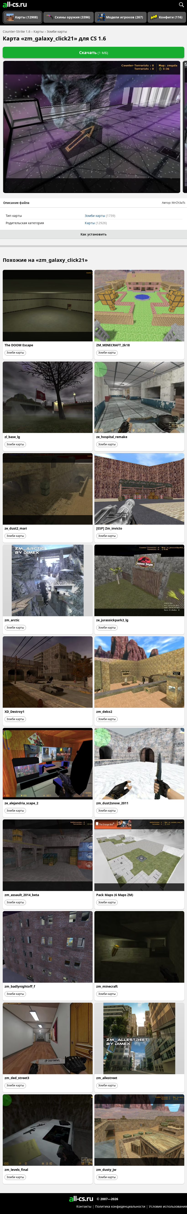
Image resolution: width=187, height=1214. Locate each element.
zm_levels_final (16, 1169)
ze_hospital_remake (111, 437)
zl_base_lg (12, 437)
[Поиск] (181, 4)
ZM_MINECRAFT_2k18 (113, 345)
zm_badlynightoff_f (20, 986)
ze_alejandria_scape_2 (21, 803)
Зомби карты (100, 215)
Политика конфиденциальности (120, 1206)
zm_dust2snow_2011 (112, 803)
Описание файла (16, 203)
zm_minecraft (107, 986)
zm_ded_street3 (17, 1078)
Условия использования (168, 1206)
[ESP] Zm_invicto (109, 528)
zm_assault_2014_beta (22, 895)
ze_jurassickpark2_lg (112, 620)
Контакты (83, 1206)
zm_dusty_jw (106, 1169)
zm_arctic (12, 620)
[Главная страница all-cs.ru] (14, 4)
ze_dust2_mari (16, 528)
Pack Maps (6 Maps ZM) (114, 895)
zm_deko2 (104, 711)
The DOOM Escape (19, 345)
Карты (96, 223)
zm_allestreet (106, 1078)
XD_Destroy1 (14, 711)
